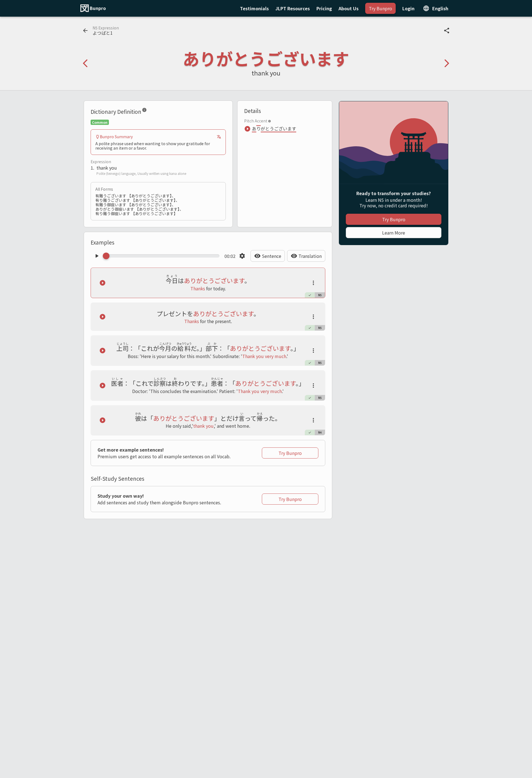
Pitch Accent (255, 121)
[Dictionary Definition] (144, 111)
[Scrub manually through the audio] (162, 256)
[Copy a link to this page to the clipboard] (447, 31)
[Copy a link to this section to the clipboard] (151, 111)
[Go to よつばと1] (85, 31)
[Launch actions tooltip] (313, 283)
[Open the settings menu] (242, 256)
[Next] (447, 63)
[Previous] (85, 63)
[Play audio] (97, 256)
